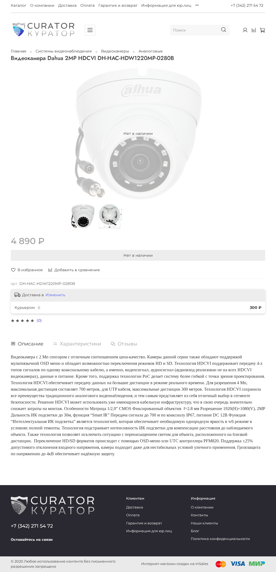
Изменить (55, 294)
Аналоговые (151, 51)
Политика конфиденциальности (220, 539)
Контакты (199, 515)
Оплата (87, 5)
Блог (195, 531)
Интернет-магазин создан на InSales (174, 564)
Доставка (67, 5)
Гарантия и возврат (117, 5)
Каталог (18, 5)
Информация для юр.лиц (166, 5)
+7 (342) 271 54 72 (247, 5)
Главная (18, 51)
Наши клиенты (204, 523)
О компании (42, 5)
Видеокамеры (115, 51)
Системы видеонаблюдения (64, 51)
